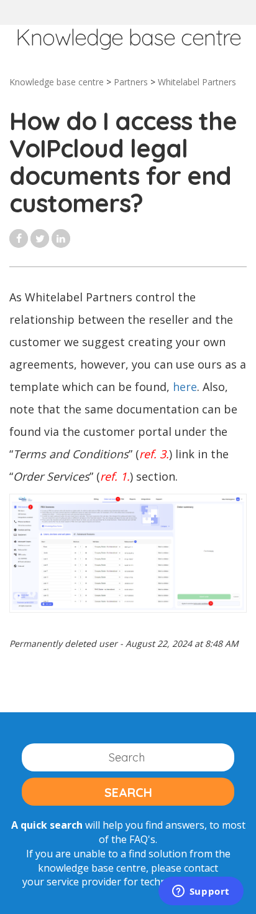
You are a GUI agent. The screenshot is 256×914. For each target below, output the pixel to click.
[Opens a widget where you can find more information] (201, 892)
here (185, 386)
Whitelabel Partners (197, 82)
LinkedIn (61, 238)
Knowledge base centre (56, 82)
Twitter (39, 238)
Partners (131, 82)
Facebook (18, 238)
